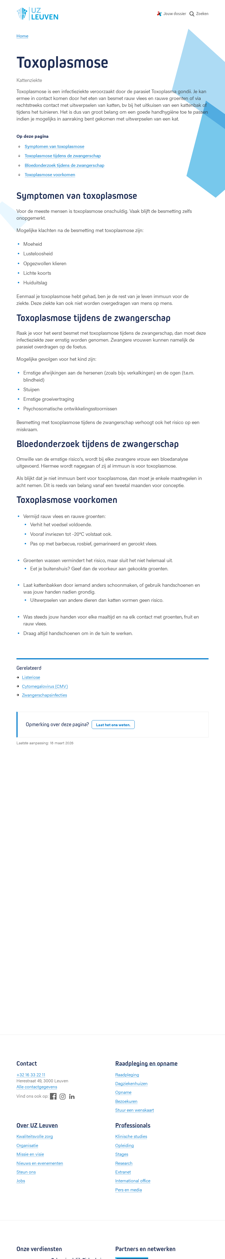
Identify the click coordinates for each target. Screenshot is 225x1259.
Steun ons (26, 1172)
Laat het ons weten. (113, 724)
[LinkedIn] (72, 1096)
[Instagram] (62, 1096)
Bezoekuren (126, 1101)
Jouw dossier (174, 13)
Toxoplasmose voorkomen (50, 174)
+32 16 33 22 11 (30, 1074)
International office (132, 1180)
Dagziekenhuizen (131, 1083)
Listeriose (31, 677)
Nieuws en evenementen (39, 1163)
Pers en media (128, 1189)
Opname (123, 1092)
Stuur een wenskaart (134, 1110)
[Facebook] (53, 1096)
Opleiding (124, 1145)
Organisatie (27, 1145)
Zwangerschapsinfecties (44, 695)
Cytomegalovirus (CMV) (45, 686)
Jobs (20, 1180)
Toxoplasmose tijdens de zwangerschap (63, 155)
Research (124, 1163)
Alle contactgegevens (36, 1086)
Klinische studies (131, 1136)
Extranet (123, 1172)
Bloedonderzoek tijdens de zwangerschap (64, 165)
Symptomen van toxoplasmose (54, 146)
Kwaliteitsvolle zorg (34, 1136)
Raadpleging (127, 1074)
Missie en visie (30, 1154)
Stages (121, 1154)
